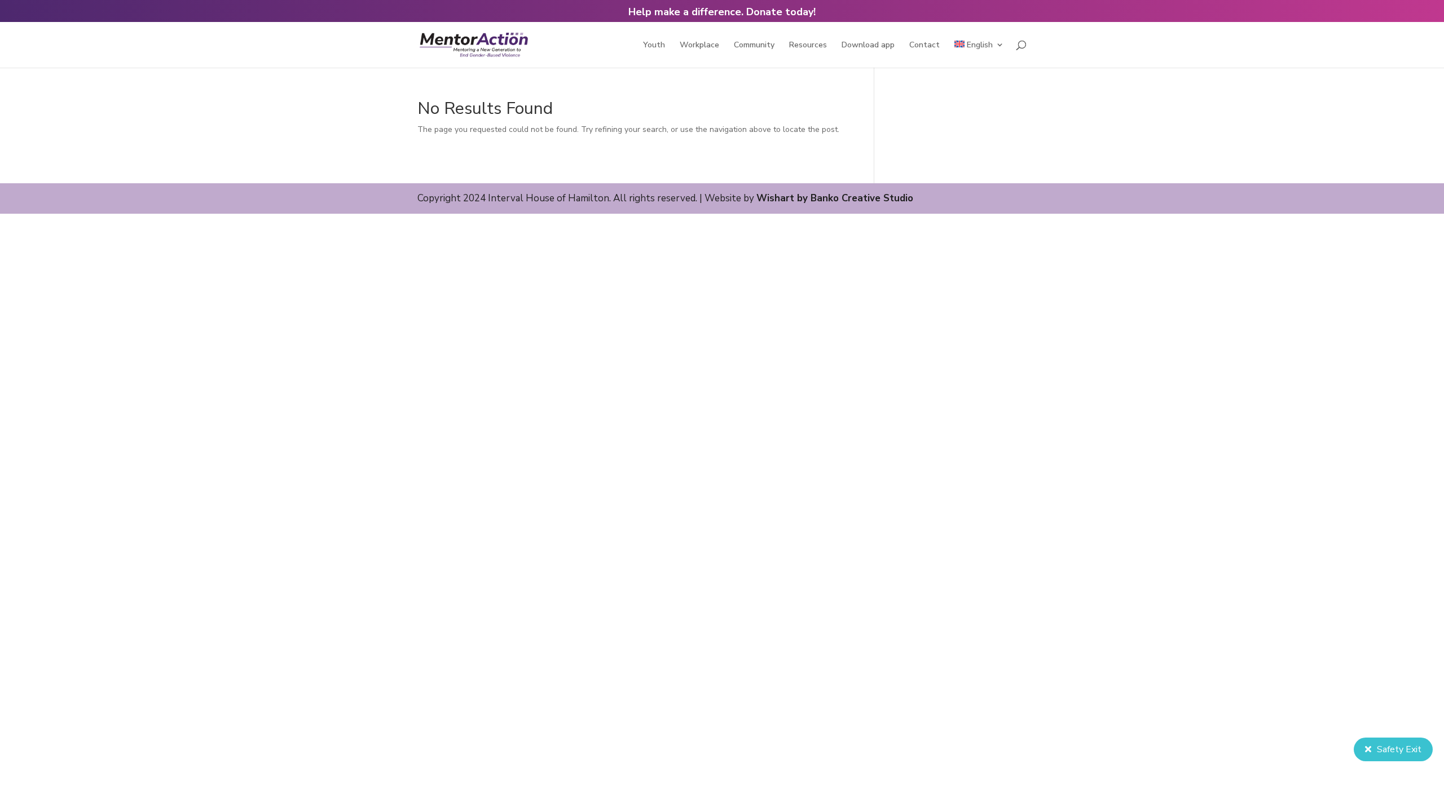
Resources (808, 45)
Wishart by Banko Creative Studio (834, 198)
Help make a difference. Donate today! (722, 12)
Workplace (699, 45)
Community (754, 45)
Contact (924, 45)
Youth (654, 45)
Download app (868, 45)
